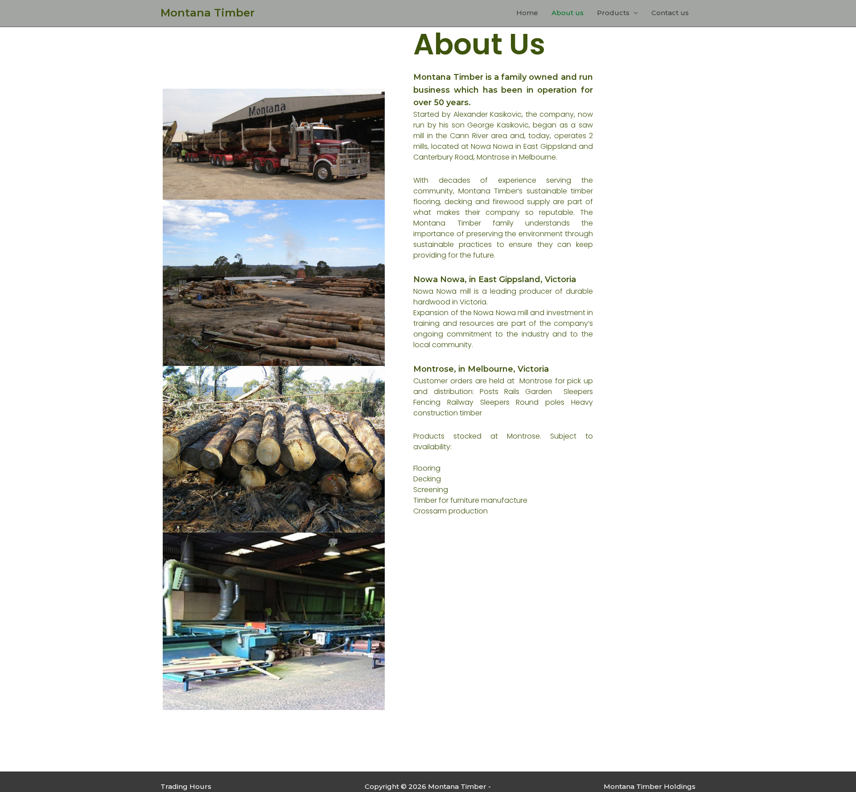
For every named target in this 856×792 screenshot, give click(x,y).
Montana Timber (207, 12)
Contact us (670, 12)
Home (527, 12)
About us (567, 12)
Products (613, 12)
